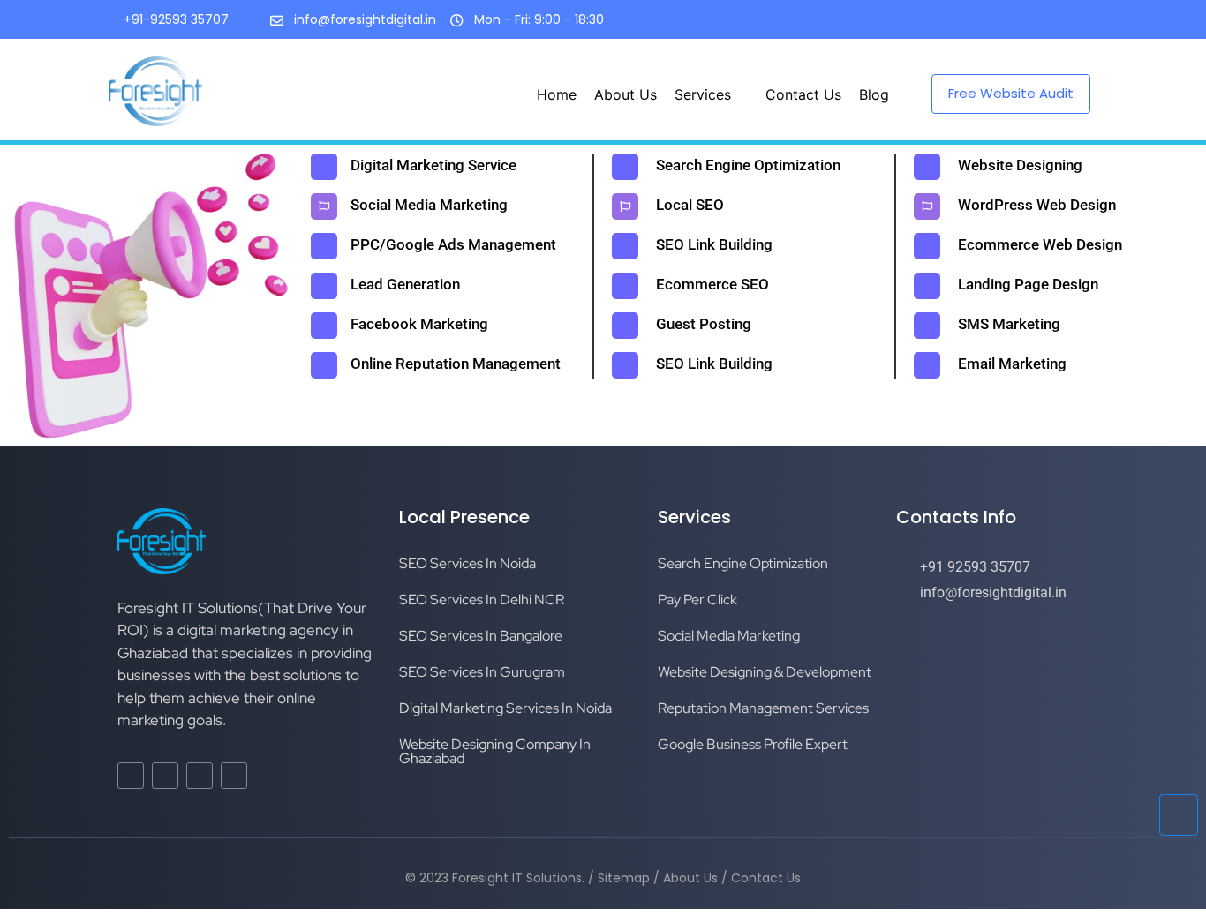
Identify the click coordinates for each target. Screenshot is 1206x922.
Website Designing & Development (764, 672)
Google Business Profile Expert (753, 744)
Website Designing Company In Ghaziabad (495, 751)
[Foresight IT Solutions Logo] (155, 91)
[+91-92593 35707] (106, 20)
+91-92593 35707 (176, 19)
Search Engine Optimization (748, 165)
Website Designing (1020, 165)
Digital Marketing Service (433, 165)
